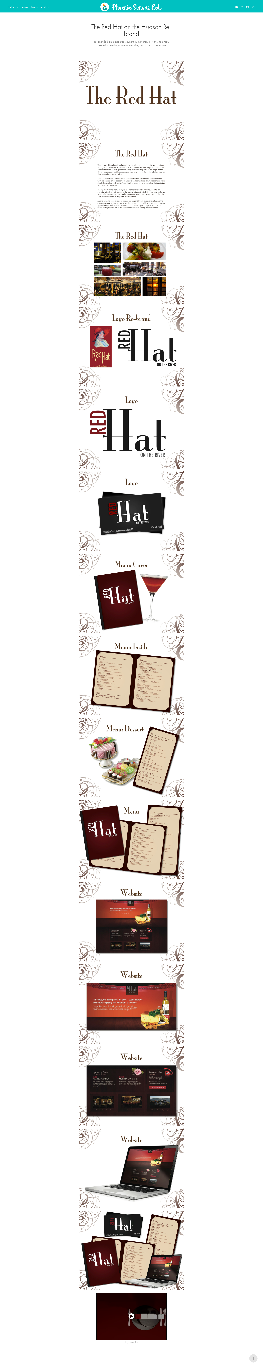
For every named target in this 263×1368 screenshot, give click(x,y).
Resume (34, 6)
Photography (13, 6)
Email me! (45, 6)
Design (25, 6)
